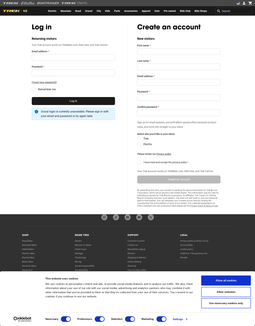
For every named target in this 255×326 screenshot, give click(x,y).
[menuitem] (52, 11)
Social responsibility (84, 266)
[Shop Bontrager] (48, 3)
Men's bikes (27, 261)
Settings (178, 319)
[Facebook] (128, 217)
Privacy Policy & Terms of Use (204, 206)
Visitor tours (81, 249)
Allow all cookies (226, 280)
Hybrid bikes (28, 249)
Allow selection (226, 291)
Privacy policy (163, 154)
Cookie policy (186, 249)
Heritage (79, 253)
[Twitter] (151, 217)
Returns (131, 253)
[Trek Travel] (74, 3)
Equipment (27, 270)
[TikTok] (116, 217)
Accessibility (186, 245)
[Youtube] (139, 217)
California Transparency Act (193, 253)
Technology (80, 257)
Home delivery (134, 261)
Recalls (184, 257)
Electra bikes (28, 257)
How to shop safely (137, 270)
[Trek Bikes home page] (11, 3)
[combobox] (233, 11)
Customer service (136, 241)
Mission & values (83, 245)
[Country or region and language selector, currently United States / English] (238, 3)
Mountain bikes (29, 245)
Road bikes (27, 241)
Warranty (132, 266)
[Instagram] (104, 217)
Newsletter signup (136, 249)
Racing (78, 261)
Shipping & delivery (137, 257)
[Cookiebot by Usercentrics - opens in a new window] (22, 319)
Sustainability (81, 270)
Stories (78, 241)
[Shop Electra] (28, 3)
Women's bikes (29, 266)
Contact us (133, 245)
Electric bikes (28, 253)
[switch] (100, 319)
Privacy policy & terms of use (194, 241)
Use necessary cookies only (226, 303)
